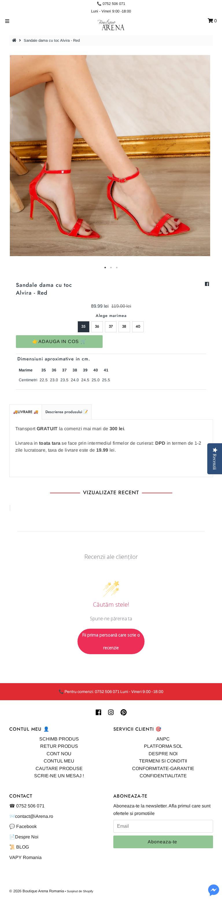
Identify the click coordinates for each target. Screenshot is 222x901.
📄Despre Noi (23, 836)
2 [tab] (111, 268)
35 (83, 326)
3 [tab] (117, 268)
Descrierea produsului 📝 (66, 412)
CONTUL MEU (59, 760)
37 (111, 326)
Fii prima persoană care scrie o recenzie (111, 641)
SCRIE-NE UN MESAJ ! (59, 775)
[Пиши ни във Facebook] (214, 894)
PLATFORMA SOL (163, 746)
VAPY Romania (25, 857)
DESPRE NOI (163, 753)
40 (138, 326)
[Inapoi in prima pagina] (15, 40)
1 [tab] (105, 268)
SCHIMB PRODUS (59, 738)
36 (97, 326)
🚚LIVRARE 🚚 (25, 412)
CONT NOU (59, 753)
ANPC (163, 738)
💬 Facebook (23, 826)
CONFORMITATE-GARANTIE (163, 768)
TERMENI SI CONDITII (163, 760)
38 (124, 326)
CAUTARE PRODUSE (59, 768)
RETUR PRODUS (59, 746)
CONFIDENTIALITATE (163, 775)
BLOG (22, 847)
